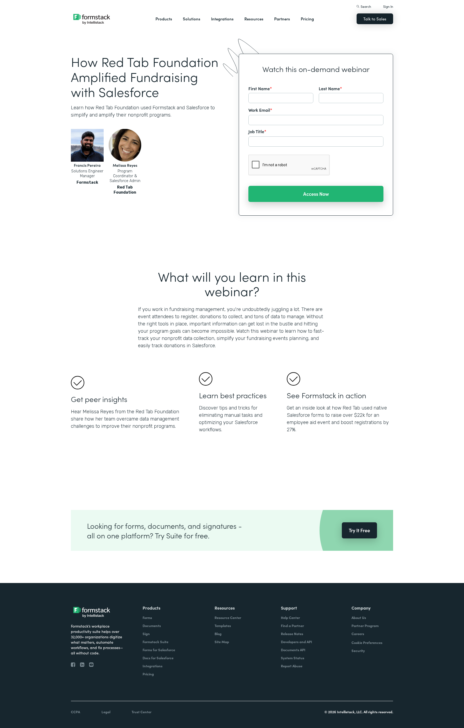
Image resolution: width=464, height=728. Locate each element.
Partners (282, 18)
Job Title (257, 131)
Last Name (330, 88)
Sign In (388, 6)
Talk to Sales (374, 18)
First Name (260, 88)
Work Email (260, 110)
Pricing (307, 18)
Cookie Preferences (366, 642)
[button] (164, 19)
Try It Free (359, 530)
